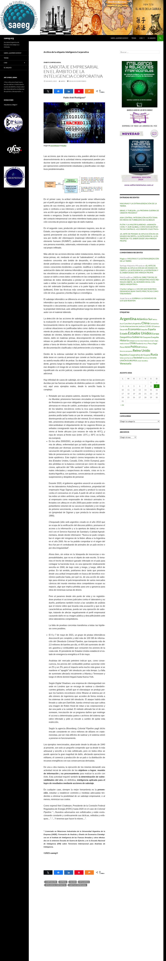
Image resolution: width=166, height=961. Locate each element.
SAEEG (62, 81)
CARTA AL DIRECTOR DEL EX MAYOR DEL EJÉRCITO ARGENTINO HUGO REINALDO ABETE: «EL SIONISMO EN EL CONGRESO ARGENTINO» (139, 280)
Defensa (157, 326)
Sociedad (137, 357)
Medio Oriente (124, 343)
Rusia (154, 354)
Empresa (63, 882)
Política (135, 346)
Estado (124, 333)
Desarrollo (124, 329)
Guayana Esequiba (151, 337)
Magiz (122, 258)
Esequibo (144, 329)
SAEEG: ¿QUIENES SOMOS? (119, 38)
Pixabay (63, 146)
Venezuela (125, 363)
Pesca (145, 343)
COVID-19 (149, 326)
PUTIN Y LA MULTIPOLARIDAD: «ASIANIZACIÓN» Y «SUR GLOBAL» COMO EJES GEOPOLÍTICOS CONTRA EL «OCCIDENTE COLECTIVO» (139, 226)
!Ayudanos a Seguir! (10, 105)
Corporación (51, 882)
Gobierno (137, 336)
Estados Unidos (140, 333)
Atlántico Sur (144, 319)
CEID (141, 38)
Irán (138, 341)
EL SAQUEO (151, 38)
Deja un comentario (77, 81)
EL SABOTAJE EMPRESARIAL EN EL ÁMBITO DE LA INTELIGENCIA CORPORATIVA (73, 71)
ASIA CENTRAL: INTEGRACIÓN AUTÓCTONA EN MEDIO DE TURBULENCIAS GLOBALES (138, 218)
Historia (124, 340)
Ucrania (153, 357)
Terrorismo (146, 358)
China (145, 323)
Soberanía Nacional (126, 358)
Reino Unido (141, 350)
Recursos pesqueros (126, 351)
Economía (134, 329)
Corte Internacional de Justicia (132, 326)
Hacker (73, 882)
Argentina (128, 318)
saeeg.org (9, 38)
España (152, 329)
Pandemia (139, 343)
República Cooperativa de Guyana (135, 355)
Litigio (156, 341)
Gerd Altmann (54, 146)
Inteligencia (84, 882)
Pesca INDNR (125, 347)
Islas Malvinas (145, 341)
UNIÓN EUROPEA (128, 360)
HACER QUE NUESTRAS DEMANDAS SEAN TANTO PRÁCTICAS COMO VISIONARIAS (139, 291)
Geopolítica (126, 337)
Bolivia (155, 319)
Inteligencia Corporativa (56, 885)
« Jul (122, 405)
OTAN (132, 343)
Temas (134, 38)
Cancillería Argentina (132, 323)
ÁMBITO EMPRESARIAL (52, 62)
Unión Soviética (142, 361)
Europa (155, 333)
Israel (152, 341)
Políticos (143, 347)
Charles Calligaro (127, 289)
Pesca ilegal (152, 343)
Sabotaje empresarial (77, 885)
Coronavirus (154, 324)
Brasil (121, 323)
